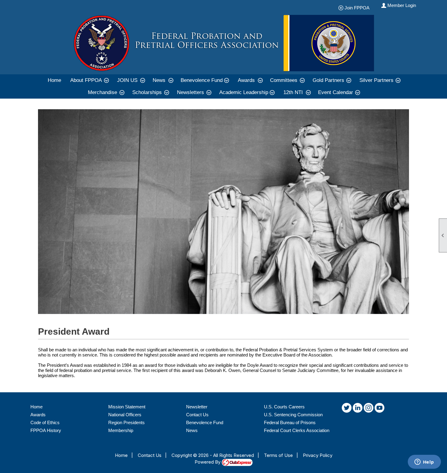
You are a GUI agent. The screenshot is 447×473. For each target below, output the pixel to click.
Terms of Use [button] (278, 455)
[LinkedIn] (357, 409)
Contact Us (197, 414)
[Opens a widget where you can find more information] (424, 462)
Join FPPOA (359, 7)
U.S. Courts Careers (284, 406)
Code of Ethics (45, 422)
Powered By (208, 462)
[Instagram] (368, 409)
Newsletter (196, 406)
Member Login (401, 5)
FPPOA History (45, 430)
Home (54, 80)
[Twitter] (347, 409)
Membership (120, 430)
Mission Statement (126, 406)
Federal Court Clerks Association (296, 430)
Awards (38, 414)
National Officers (124, 414)
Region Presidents (126, 422)
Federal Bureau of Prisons (290, 422)
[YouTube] (379, 409)
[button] (89, 80)
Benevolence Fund (204, 422)
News (192, 430)
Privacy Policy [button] (317, 455)
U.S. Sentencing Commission (293, 414)
